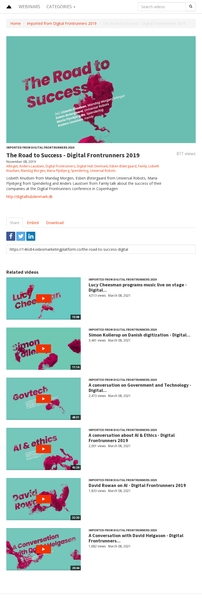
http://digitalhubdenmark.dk (29, 196)
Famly (142, 166)
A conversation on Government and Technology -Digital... (140, 387)
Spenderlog (79, 170)
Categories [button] (60, 7)
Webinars (29, 7)
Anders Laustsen (31, 166)
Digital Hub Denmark (92, 166)
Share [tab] (14, 222)
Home (15, 23)
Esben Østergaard (123, 166)
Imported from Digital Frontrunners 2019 (62, 23)
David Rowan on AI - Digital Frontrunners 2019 (137, 485)
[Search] (191, 6)
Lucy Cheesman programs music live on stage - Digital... (138, 287)
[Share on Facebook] (10, 236)
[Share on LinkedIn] (30, 236)
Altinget (12, 166)
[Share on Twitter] (20, 236)
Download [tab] (55, 222)
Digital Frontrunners (60, 166)
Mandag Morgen (33, 170)
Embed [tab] (33, 222)
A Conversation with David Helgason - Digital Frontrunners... (136, 538)
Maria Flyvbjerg (58, 170)
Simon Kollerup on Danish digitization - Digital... (139, 335)
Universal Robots (102, 170)
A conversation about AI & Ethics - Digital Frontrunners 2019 (132, 437)
